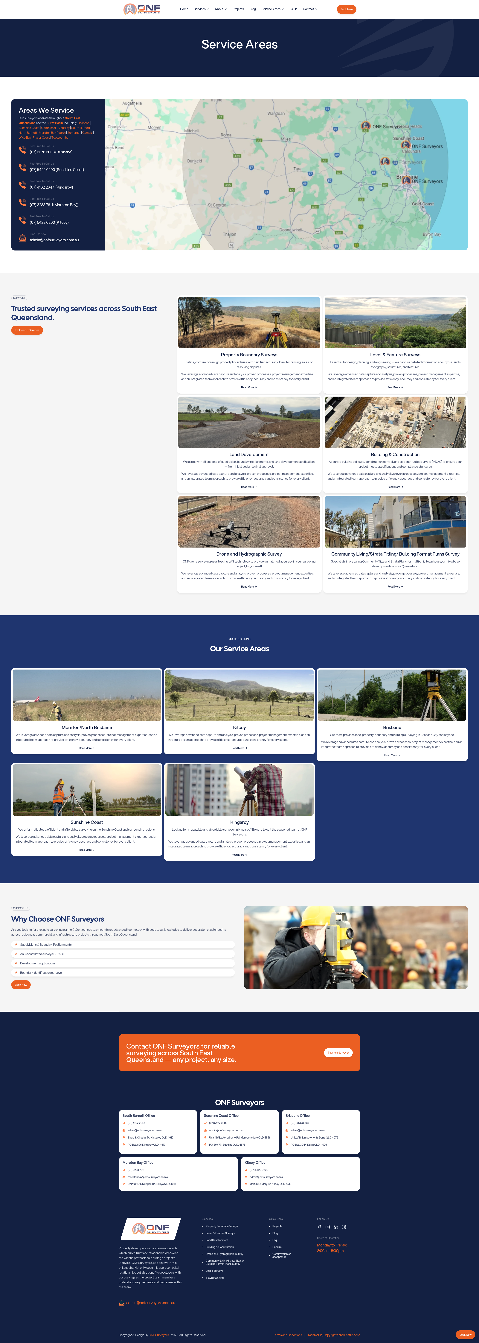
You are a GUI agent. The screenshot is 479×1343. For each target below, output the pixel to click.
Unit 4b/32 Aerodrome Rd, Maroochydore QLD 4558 (240, 1137)
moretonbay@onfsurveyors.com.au (148, 1177)
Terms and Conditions (287, 1335)
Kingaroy (64, 128)
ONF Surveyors (159, 1335)
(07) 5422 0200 (218, 1123)
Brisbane (83, 123)
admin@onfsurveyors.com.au (145, 1130)
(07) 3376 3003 (300, 1123)
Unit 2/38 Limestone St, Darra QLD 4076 (314, 1137)
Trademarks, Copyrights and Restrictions (333, 1335)
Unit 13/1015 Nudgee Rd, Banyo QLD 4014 (152, 1184)
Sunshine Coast (29, 128)
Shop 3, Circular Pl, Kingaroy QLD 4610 (150, 1137)
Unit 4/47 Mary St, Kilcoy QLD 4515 (270, 1184)
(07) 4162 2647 (136, 1123)
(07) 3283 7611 (136, 1170)
